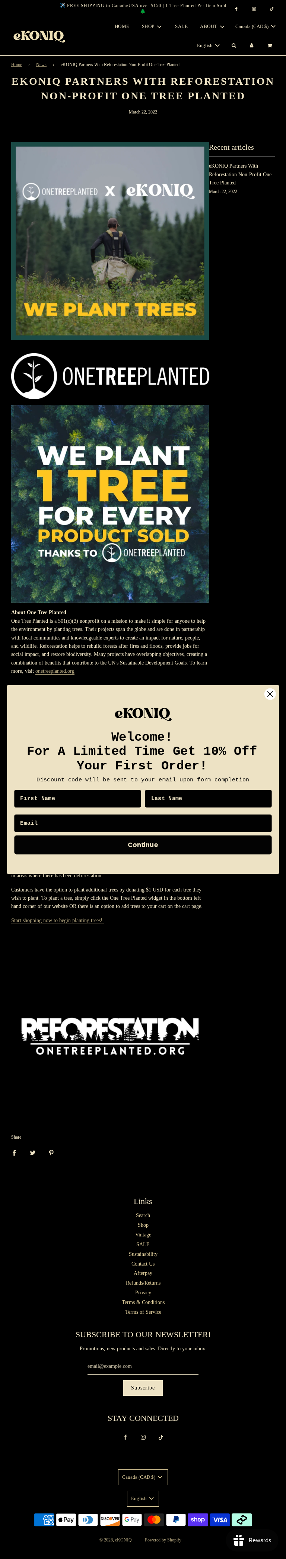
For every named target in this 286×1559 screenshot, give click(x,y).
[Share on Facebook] (14, 1152)
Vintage (143, 1235)
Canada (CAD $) (252, 26)
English (205, 45)
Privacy (143, 1292)
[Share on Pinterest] (51, 1152)
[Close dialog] (270, 694)
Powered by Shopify (163, 1540)
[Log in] (252, 45)
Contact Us (143, 1264)
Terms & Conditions (143, 1302)
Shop (143, 1225)
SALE (181, 26)
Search (143, 1215)
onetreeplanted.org (54, 671)
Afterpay (143, 1273)
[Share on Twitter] (32, 1152)
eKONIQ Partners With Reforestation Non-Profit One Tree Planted (240, 174)
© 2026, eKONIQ (115, 1540)
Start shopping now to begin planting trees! (57, 920)
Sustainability (143, 1254)
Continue (143, 844)
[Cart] (270, 45)
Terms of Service (143, 1312)
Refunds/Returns (143, 1283)
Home (122, 26)
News (41, 64)
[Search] (233, 45)
